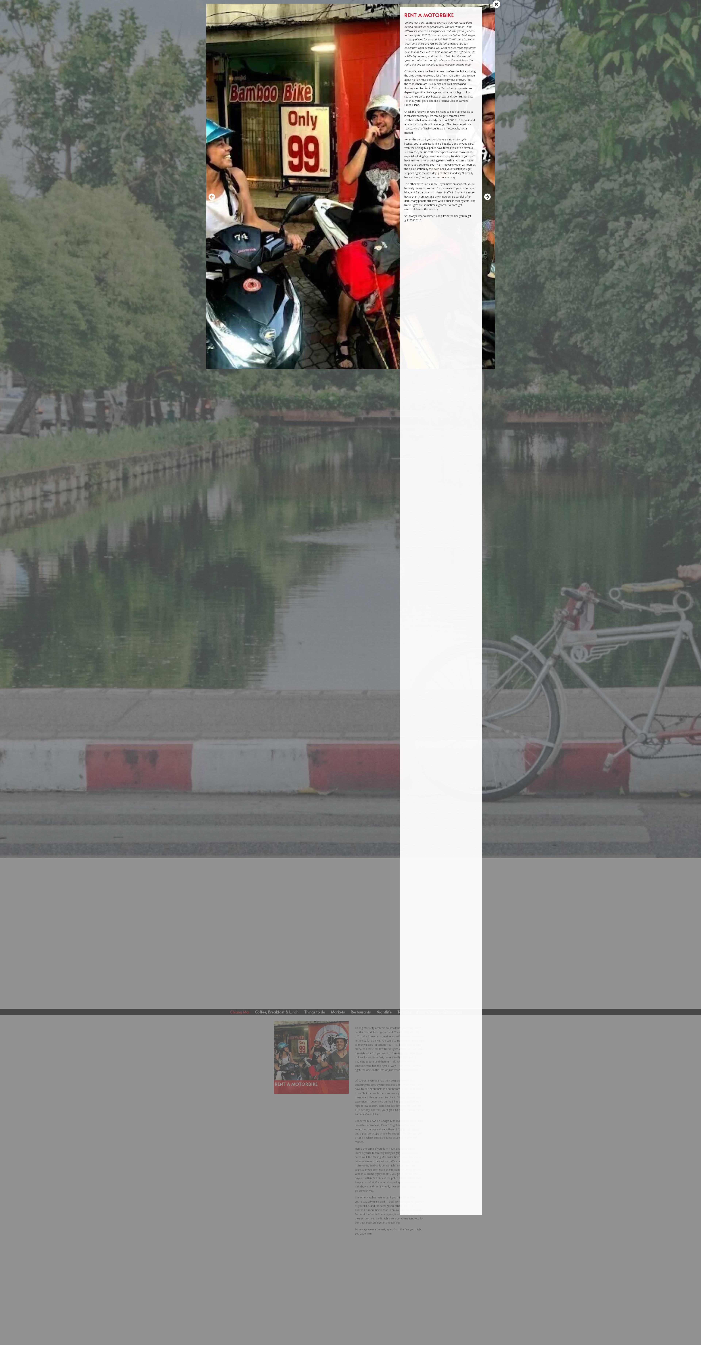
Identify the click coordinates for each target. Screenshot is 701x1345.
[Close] (496, 4)
